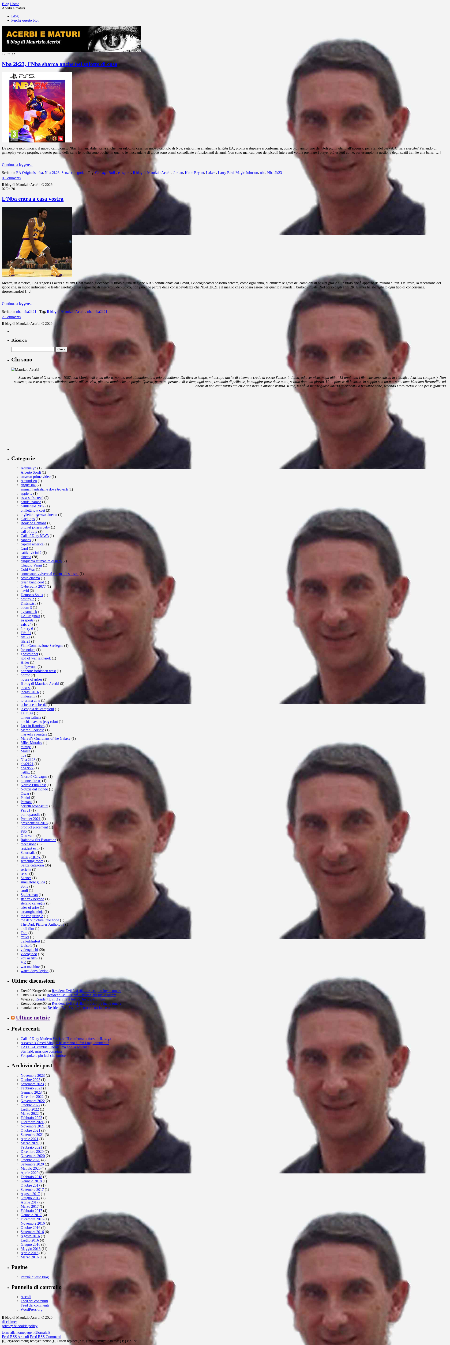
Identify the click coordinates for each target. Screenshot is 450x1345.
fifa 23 (25, 641)
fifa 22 (25, 637)
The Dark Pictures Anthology (42, 924)
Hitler (25, 662)
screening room (32, 861)
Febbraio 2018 (31, 1177)
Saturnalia (28, 853)
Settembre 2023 (32, 1084)
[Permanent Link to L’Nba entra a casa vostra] (37, 276)
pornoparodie (30, 814)
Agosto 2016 (30, 1236)
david (25, 591)
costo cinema (30, 578)
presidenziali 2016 (34, 823)
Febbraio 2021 (31, 1147)
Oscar (25, 793)
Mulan (25, 751)
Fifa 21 (26, 633)
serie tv (26, 869)
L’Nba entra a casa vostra (33, 199)
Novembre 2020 (33, 1156)
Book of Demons (33, 523)
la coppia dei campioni (37, 709)
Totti (24, 933)
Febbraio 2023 (31, 1088)
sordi (24, 891)
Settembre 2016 (32, 1232)
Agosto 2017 (30, 1194)
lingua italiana (31, 717)
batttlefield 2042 (33, 506)
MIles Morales (31, 743)
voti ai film (29, 958)
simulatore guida (33, 882)
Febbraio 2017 (31, 1211)
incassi (25, 688)
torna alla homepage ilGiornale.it (26, 1332)
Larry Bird (226, 173)
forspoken (28, 650)
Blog (15, 16)
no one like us (31, 781)
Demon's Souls (32, 595)
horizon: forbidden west (38, 671)
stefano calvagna (33, 903)
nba (40, 173)
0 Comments (11, 178)
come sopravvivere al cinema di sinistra (50, 574)
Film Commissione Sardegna (42, 646)
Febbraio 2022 (31, 1118)
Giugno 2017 (30, 1198)
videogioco (29, 954)
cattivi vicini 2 (31, 553)
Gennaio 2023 (31, 1092)
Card (24, 548)
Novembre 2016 (33, 1223)
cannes (26, 540)
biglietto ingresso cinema (39, 515)
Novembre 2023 (33, 1075)
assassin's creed (32, 498)
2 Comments (11, 317)
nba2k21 (29, 312)
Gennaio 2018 (31, 1181)
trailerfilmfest (30, 941)
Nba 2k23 (52, 173)
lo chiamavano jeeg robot (39, 722)
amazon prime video (36, 477)
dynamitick (29, 612)
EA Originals (26, 173)
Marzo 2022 (30, 1113)
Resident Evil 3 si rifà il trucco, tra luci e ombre (86, 991)
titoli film (27, 929)
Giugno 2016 (30, 1244)
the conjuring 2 (32, 916)
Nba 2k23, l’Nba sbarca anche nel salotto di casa (59, 64)
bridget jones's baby (35, 527)
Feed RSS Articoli (15, 1337)
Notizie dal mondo (34, 789)
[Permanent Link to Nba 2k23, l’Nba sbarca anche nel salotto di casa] (37, 141)
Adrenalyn (28, 468)
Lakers (211, 173)
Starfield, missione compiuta (41, 1051)
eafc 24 (26, 624)
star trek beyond (32, 899)
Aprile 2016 (29, 1253)
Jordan (178, 173)
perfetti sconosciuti (34, 806)
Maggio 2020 (31, 1168)
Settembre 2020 (32, 1164)
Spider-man (29, 895)
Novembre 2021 (33, 1126)
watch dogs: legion (35, 971)
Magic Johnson (247, 173)
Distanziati (28, 603)
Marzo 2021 (30, 1143)
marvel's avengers (34, 734)
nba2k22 (27, 768)
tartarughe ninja (32, 912)
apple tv (26, 493)
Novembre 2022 (33, 1101)
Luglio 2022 (30, 1109)
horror (25, 675)
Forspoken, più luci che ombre (43, 1056)
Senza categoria (73, 173)
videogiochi (29, 950)
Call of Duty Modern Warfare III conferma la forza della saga (66, 1039)
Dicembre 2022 (32, 1097)
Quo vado (28, 836)
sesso (24, 874)
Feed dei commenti (35, 1305)
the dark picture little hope (40, 920)
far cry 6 (27, 629)
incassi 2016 (30, 692)
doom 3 (26, 607)
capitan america (32, 544)
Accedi (26, 1297)
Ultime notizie (33, 1018)
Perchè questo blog (25, 20)
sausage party (31, 857)
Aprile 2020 (29, 1173)
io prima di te (30, 700)
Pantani (26, 802)
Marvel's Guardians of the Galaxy (46, 738)
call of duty (29, 531)
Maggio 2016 (31, 1249)
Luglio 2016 (30, 1240)
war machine (30, 967)
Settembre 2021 (32, 1135)
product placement (34, 827)
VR (23, 962)
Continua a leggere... (17, 165)
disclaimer (9, 1322)
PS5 (24, 831)
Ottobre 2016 (30, 1228)
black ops (28, 519)
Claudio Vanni (31, 565)
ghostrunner (29, 654)
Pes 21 (25, 810)
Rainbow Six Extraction (38, 840)
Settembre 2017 (32, 1190)
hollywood (29, 667)
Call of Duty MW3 (35, 536)
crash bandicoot (32, 582)
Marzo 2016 (30, 1257)
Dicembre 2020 (32, 1151)
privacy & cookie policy (20, 1326)
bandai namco (31, 502)
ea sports (124, 173)
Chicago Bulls (105, 173)
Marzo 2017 (30, 1206)
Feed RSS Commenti (45, 1337)
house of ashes (31, 679)
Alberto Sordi (31, 472)
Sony (24, 886)
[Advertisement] (46, 421)
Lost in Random (33, 726)
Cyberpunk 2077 (33, 586)
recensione (28, 844)
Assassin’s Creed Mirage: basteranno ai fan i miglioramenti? (65, 1043)
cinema (26, 557)
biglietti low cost (33, 510)
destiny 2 (27, 599)
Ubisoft (26, 945)
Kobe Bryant (194, 173)
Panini (25, 798)
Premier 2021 (31, 819)
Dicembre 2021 (32, 1122)
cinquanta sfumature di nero (41, 561)
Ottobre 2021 (30, 1130)
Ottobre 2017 (30, 1185)
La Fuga (27, 713)
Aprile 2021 (29, 1139)
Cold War (28, 569)
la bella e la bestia (34, 705)
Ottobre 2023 (30, 1080)
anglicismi (28, 485)
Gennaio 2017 (31, 1215)
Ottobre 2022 (30, 1105)
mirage (26, 747)
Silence (26, 878)
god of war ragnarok (36, 658)
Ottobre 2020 (30, 1160)
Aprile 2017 (29, 1202)
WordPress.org (31, 1309)
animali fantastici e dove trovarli (44, 489)
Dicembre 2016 (32, 1219)
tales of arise (30, 907)
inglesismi (28, 696)
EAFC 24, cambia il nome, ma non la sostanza (55, 1047)
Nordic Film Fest (33, 785)
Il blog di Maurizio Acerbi (152, 173)
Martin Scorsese (32, 730)
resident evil (29, 848)
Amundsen (29, 481)
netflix (25, 772)
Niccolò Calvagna (34, 776)
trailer (25, 937)
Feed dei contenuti (34, 1301)
